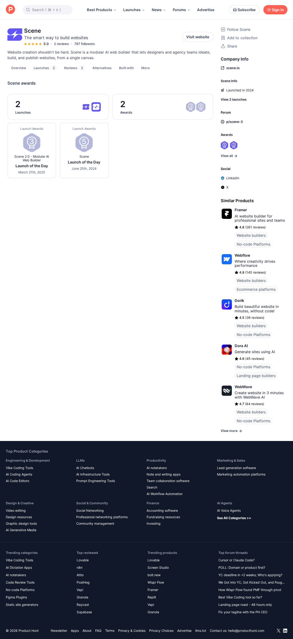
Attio (80, 575)
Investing (154, 523)
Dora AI (241, 345)
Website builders (251, 235)
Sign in (278, 9)
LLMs (80, 460)
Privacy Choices (161, 631)
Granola (82, 597)
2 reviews (61, 44)
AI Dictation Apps (19, 567)
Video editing (16, 510)
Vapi (80, 590)
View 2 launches (234, 99)
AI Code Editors (17, 481)
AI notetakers (157, 468)
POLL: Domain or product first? (241, 567)
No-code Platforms (253, 244)
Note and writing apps (163, 474)
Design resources (19, 517)
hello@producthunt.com (246, 631)
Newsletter (59, 631)
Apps (75, 631)
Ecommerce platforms (256, 289)
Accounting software (162, 510)
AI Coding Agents (19, 474)
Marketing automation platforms (241, 474)
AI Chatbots (85, 468)
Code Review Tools (20, 582)
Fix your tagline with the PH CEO (243, 612)
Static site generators (22, 605)
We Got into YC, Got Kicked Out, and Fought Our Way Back (251, 582)
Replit (152, 597)
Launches (132, 9)
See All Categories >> (234, 518)
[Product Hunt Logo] (10, 10)
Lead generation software (236, 468)
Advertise (205, 9)
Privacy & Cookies (131, 631)
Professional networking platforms (102, 517)
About (86, 631)
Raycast (83, 605)
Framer (241, 210)
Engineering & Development (28, 460)
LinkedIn (232, 178)
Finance (153, 503)
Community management (95, 523)
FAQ (98, 631)
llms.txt (200, 631)
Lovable (83, 560)
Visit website (197, 37)
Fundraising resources (163, 517)
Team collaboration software (168, 481)
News (157, 9)
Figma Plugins (16, 597)
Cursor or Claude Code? (236, 560)
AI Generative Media (21, 530)
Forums (179, 9)
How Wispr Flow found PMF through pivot (249, 590)
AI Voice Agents (229, 510)
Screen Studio (158, 567)
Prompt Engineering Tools (95, 481)
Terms (109, 631)
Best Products (99, 9)
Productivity (156, 460)
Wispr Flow (156, 582)
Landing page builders (256, 375)
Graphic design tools (21, 523)
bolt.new (154, 575)
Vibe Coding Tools (19, 468)
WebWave (243, 386)
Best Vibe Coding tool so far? (240, 597)
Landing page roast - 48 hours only (245, 605)
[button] (145, 67)
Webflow (242, 255)
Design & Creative (20, 503)
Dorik (239, 300)
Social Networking (90, 510)
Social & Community (92, 503)
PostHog (83, 582)
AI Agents (224, 503)
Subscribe (246, 9)
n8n (79, 567)
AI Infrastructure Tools (93, 474)
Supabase (84, 612)
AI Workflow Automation (165, 494)
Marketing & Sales (231, 460)
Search (152, 487)
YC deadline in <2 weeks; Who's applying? (250, 575)
